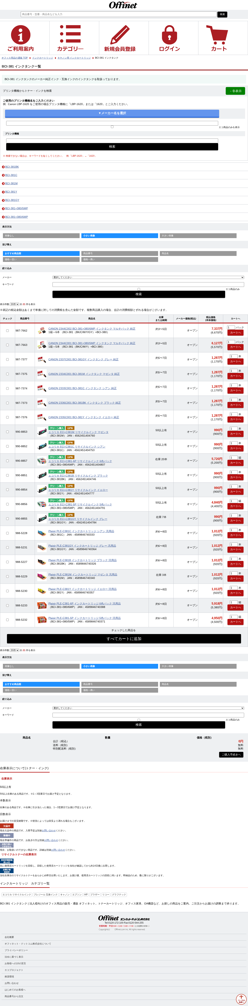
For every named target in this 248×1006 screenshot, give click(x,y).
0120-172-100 (115, 922)
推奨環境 (9, 976)
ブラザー (95, 894)
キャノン (65, 894)
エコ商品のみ (233, 289)
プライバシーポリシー (16, 950)
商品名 (165, 253)
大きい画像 (167, 235)
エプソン (77, 894)
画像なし (9, 235)
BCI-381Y (11, 191)
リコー (105, 894)
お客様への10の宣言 (15, 963)
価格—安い (10, 259)
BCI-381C (11, 175)
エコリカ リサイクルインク (17, 894)
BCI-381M (11, 183)
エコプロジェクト (14, 970)
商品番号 (88, 253)
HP (86, 894)
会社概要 (9, 937)
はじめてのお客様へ (15, 989)
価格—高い (89, 259)
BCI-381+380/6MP (16, 216)
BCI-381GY (12, 200)
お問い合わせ (49, 830)
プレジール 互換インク (46, 894)
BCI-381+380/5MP (16, 208)
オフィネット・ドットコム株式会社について (28, 943)
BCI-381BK (12, 166)
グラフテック (119, 894)
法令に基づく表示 (14, 957)
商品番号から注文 (14, 996)
